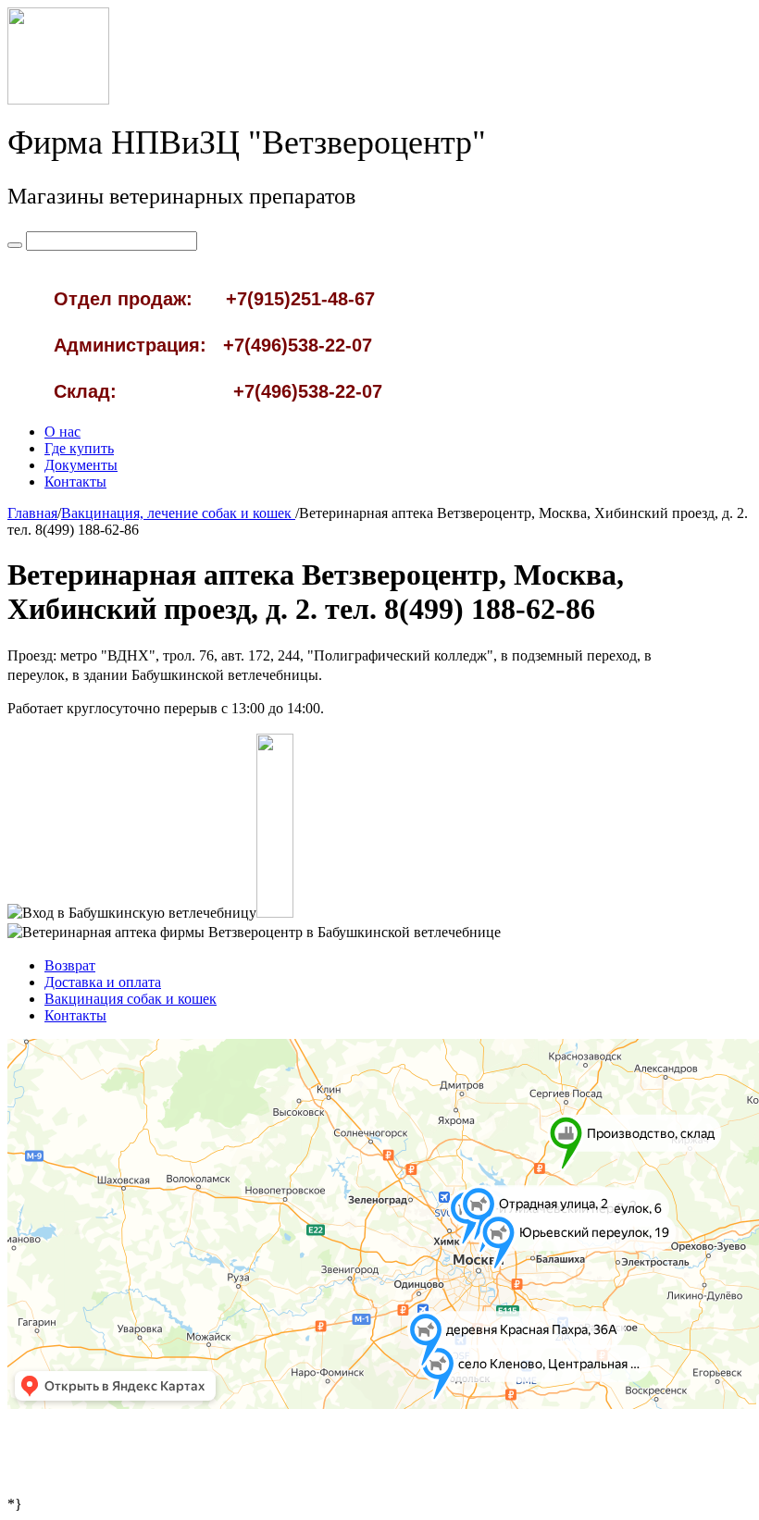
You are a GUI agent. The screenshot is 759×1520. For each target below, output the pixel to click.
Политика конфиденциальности (380, 1466)
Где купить (79, 448)
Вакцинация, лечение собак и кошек (178, 513)
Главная (32, 513)
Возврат (69, 965)
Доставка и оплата (102, 982)
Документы (81, 465)
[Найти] (14, 245)
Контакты (75, 481)
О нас (62, 431)
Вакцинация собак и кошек (130, 999)
